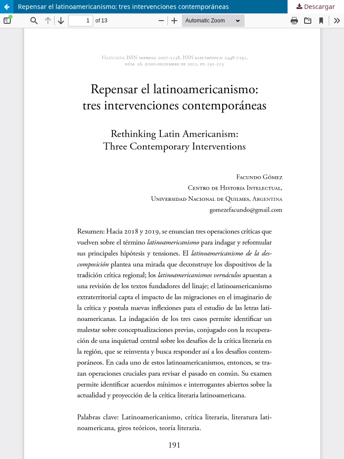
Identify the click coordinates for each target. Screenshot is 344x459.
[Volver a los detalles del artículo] (6, 6)
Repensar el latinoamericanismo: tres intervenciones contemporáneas (123, 6)
